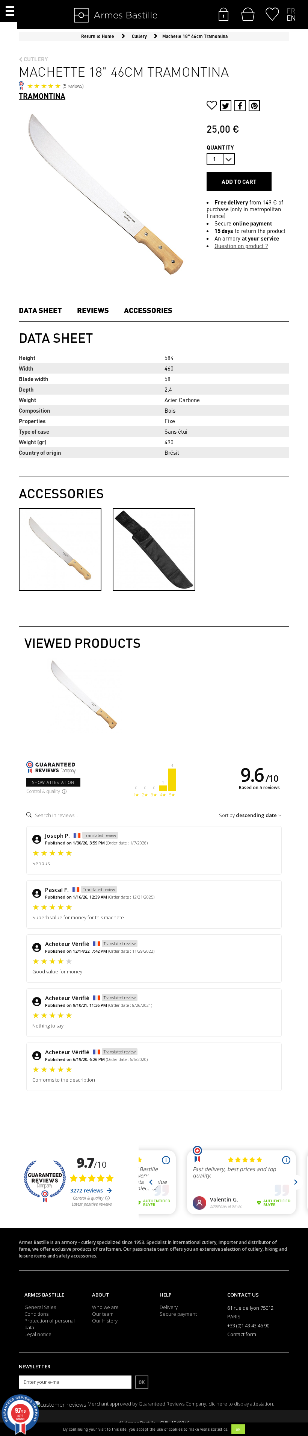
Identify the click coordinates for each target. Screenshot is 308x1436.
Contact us (243, 1294)
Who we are (105, 1307)
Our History (105, 1320)
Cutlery (35, 59)
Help (166, 1294)
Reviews (93, 310)
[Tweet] (225, 105)
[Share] (240, 105)
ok (238, 1429)
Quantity (220, 147)
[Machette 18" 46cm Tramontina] (84, 695)
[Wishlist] (272, 13)
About (100, 1294)
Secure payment (178, 1313)
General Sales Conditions (40, 1310)
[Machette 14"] (60, 548)
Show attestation (53, 782)
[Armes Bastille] (92, 16)
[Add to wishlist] (212, 106)
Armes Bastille (44, 1294)
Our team (102, 1313)
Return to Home (97, 36)
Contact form (241, 1334)
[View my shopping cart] (246, 14)
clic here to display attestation (240, 1404)
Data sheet (40, 310)
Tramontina (42, 96)
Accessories (148, 310)
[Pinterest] (254, 105)
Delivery (169, 1307)
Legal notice (37, 1334)
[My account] (223, 13)
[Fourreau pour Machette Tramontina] (154, 548)
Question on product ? (241, 246)
